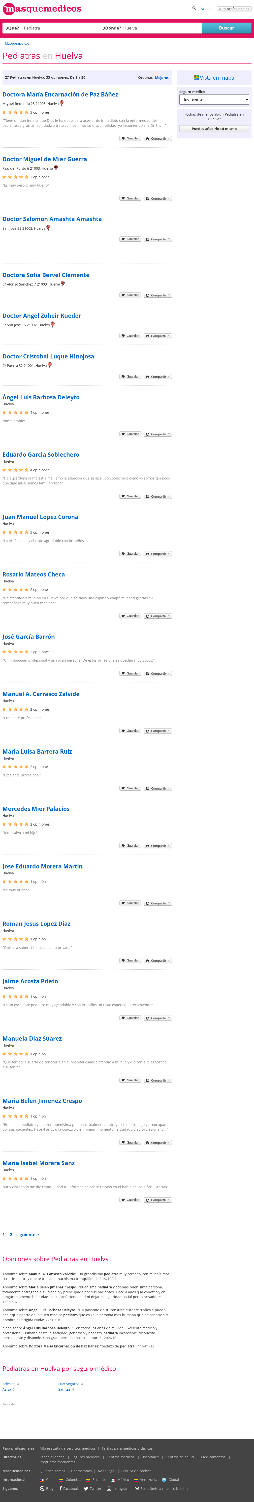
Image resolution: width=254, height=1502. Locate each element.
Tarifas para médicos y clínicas (127, 1448)
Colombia (73, 1479)
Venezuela (148, 1479)
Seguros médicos (85, 1457)
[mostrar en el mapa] (62, 103)
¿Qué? (12, 28)
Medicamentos (213, 1457)
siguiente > (27, 1234)
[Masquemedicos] (42, 14)
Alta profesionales (234, 8)
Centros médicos (120, 1457)
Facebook (71, 1488)
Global (173, 1479)
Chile (50, 1479)
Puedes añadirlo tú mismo (214, 128)
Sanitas (64, 1389)
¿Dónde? (112, 28)
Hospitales (150, 1457)
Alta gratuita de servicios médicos (68, 1448)
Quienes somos (52, 1471)
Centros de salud (180, 1457)
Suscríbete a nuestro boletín (164, 1488)
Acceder (207, 8)
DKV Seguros (68, 1383)
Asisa (6, 1389)
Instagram (121, 1488)
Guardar (133, 138)
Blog (49, 1488)
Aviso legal (106, 1471)
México (123, 1479)
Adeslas (8, 1383)
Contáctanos (81, 1471)
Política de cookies (136, 1471)
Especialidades (52, 1457)
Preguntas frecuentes (57, 1462)
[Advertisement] (214, 172)
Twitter (95, 1488)
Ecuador (99, 1479)
